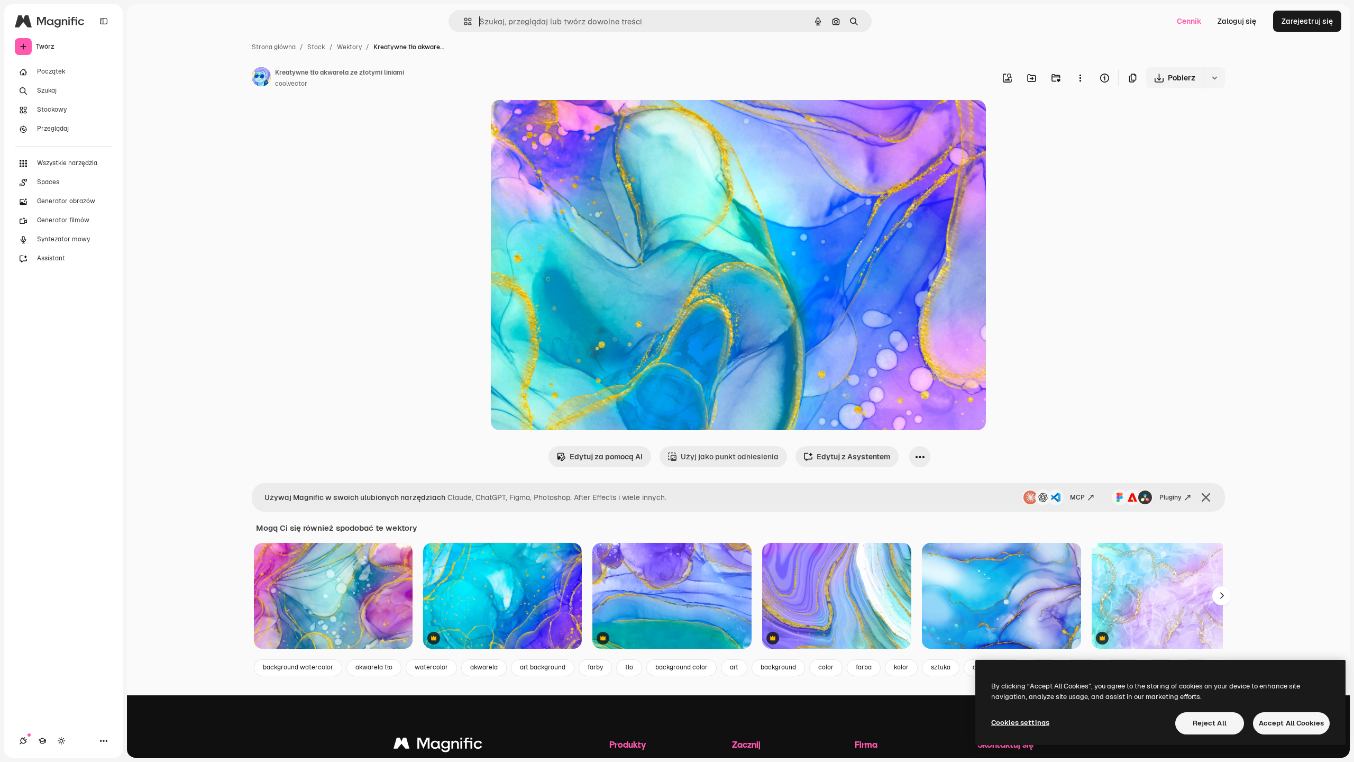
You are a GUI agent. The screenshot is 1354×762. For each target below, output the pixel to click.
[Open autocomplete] (463, 21)
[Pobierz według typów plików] (1214, 77)
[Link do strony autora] (261, 78)
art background (542, 667)
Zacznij (746, 744)
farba (864, 667)
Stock (316, 47)
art (734, 667)
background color (681, 667)
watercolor (431, 667)
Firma (866, 744)
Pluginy (1170, 497)
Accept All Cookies (1291, 723)
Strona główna (274, 47)
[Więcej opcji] (1080, 77)
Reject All (1210, 723)
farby (595, 667)
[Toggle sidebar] (103, 21)
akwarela (484, 667)
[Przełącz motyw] (61, 740)
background (778, 667)
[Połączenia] (23, 740)
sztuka (940, 667)
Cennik (1189, 21)
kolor (901, 667)
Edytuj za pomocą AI (606, 456)
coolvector (291, 83)
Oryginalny (564, 120)
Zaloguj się (1237, 21)
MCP (1077, 497)
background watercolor (298, 667)
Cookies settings (1020, 722)
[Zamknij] (1206, 497)
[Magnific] (438, 746)
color (826, 667)
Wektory (349, 47)
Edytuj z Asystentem (853, 456)
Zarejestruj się (1307, 21)
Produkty (627, 744)
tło (629, 667)
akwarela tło (373, 667)
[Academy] (42, 740)
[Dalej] (1221, 596)
